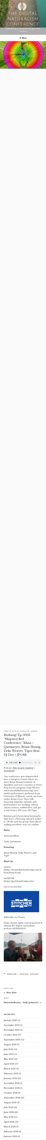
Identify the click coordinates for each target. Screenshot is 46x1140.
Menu (24, 38)
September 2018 (12, 1097)
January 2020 (10, 1020)
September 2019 (12, 1039)
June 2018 (9, 1112)
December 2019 (11, 1025)
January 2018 (10, 1136)
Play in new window (23, 768)
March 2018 (10, 1126)
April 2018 (9, 1122)
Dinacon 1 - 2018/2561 (18, 974)
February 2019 (11, 1073)
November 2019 (12, 1030)
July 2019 (8, 1049)
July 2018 (8, 1107)
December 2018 (11, 1083)
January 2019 (10, 1078)
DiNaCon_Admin (28, 731)
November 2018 (12, 1088)
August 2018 (10, 1102)
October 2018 (10, 1093)
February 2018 (11, 1131)
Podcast (34, 974)
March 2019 (10, 1068)
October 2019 (10, 1035)
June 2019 (9, 1054)
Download (9, 771)
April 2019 (9, 1064)
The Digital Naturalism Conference (23, 19)
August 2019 (10, 1044)
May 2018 (8, 1117)
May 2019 (8, 1059)
